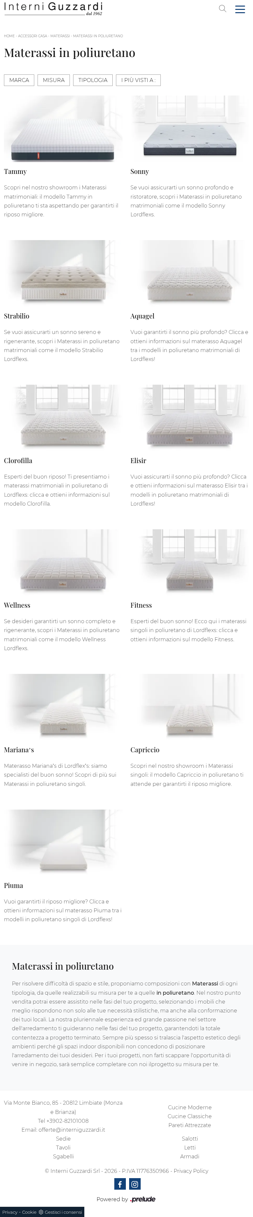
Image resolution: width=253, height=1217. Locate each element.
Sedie (63, 1139)
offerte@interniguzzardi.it (72, 1130)
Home (9, 36)
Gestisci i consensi (63, 1212)
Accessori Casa (32, 36)
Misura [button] (54, 80)
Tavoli (63, 1148)
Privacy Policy (191, 1171)
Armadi (189, 1156)
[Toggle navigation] (240, 9)
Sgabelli (63, 1156)
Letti (190, 1148)
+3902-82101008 (67, 1121)
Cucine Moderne (190, 1107)
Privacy (9, 1212)
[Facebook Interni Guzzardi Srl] (120, 1184)
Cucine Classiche (190, 1116)
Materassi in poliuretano (98, 36)
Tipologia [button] (92, 80)
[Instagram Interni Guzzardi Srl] (135, 1184)
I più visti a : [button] (138, 80)
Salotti (190, 1139)
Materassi (60, 36)
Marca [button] (19, 80)
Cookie (29, 1212)
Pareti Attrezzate (189, 1125)
